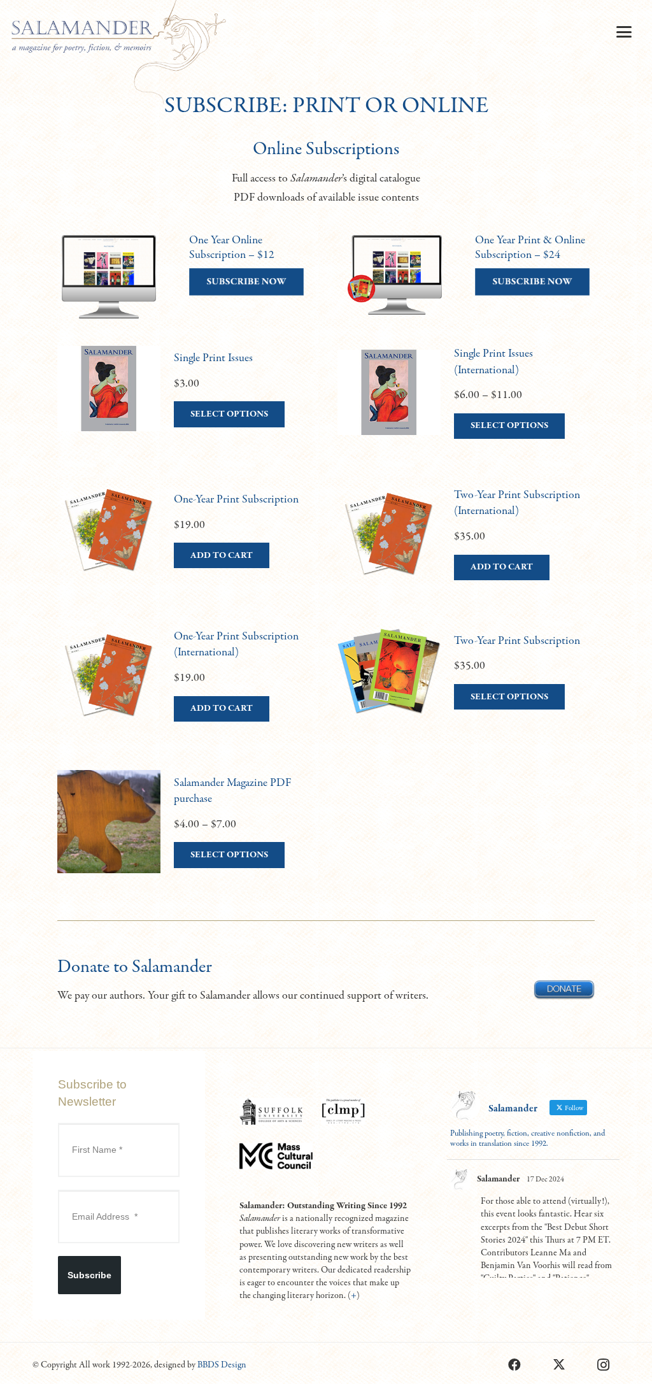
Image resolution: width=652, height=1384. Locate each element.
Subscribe (89, 1275)
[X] (559, 1365)
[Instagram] (604, 1365)
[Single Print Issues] (186, 405)
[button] (624, 31)
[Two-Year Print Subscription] (466, 688)
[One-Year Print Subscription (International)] (186, 688)
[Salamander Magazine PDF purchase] (186, 834)
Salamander (498, 1179)
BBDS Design (221, 1365)
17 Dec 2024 (545, 1179)
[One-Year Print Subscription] (186, 546)
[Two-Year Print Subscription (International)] (466, 546)
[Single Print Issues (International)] (466, 405)
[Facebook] (514, 1365)
